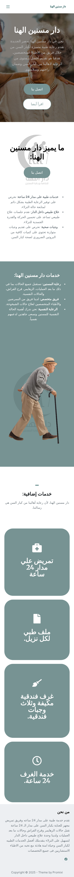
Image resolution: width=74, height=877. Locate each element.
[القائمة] (8, 6)
